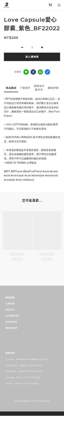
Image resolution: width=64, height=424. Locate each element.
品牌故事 (10, 303)
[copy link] (47, 72)
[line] (26, 72)
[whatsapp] (40, 72)
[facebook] (33, 72)
